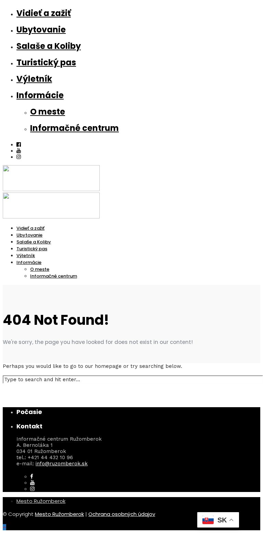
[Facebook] (31, 477)
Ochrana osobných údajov (121, 514)
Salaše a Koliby (48, 46)
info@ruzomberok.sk (62, 464)
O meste (47, 111)
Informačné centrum (74, 128)
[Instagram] (18, 157)
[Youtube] (18, 151)
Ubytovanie (41, 29)
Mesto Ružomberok (40, 501)
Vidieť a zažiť (43, 13)
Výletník (34, 78)
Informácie (40, 95)
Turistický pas (46, 62)
